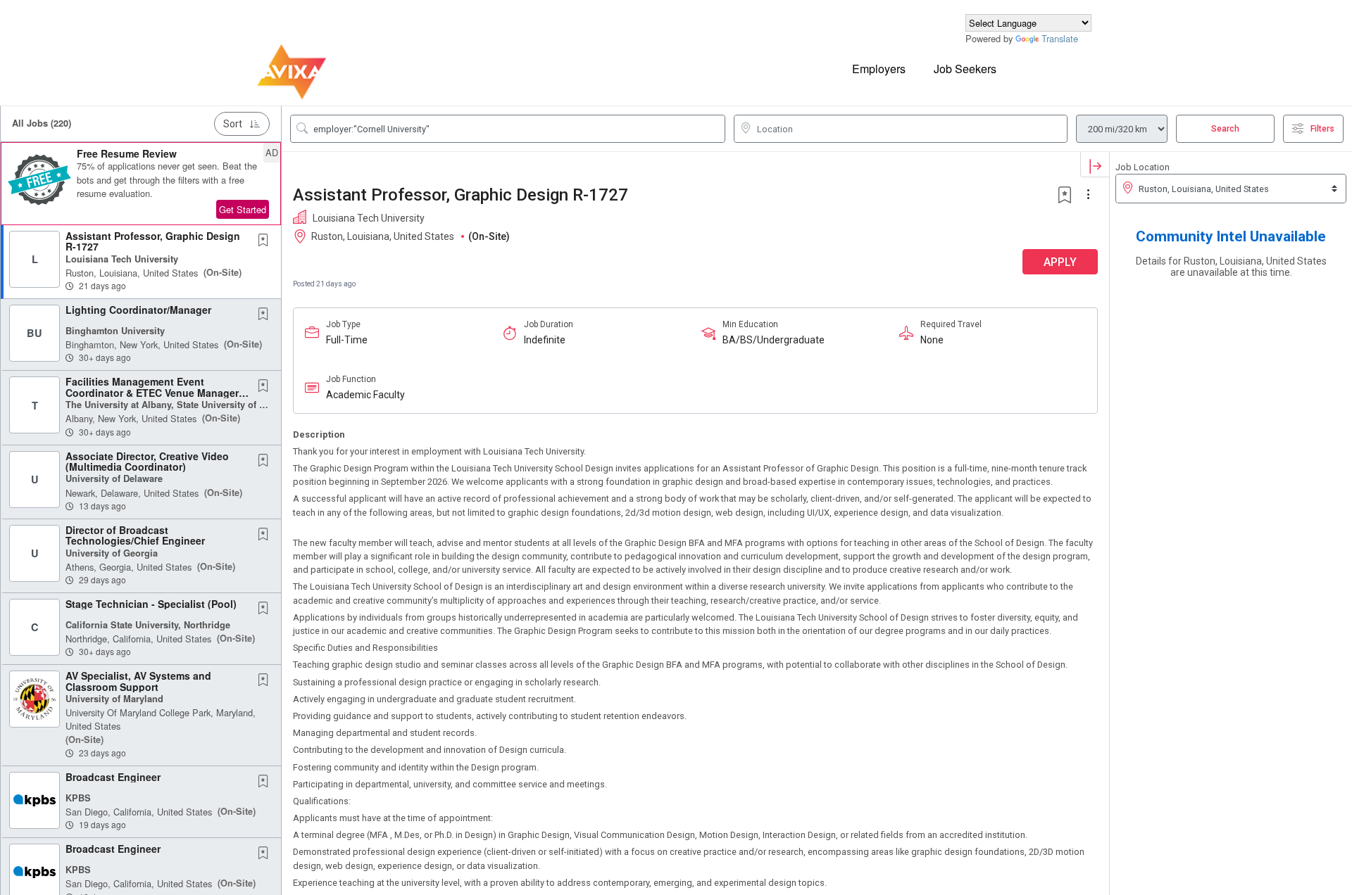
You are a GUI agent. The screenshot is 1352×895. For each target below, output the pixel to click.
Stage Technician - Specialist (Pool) (151, 604)
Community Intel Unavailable (1231, 236)
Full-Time (347, 339)
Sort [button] (232, 123)
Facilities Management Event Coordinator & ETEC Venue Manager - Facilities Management (155, 392)
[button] (141, 183)
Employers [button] (879, 69)
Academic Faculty (365, 394)
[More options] (1090, 195)
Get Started (242, 209)
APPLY (1060, 262)
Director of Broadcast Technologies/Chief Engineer (135, 535)
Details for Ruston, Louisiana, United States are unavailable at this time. (1231, 266)
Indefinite (544, 339)
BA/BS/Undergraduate (773, 339)
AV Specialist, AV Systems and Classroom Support (138, 680)
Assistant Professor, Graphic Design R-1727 (152, 241)
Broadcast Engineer (113, 777)
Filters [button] (1322, 129)
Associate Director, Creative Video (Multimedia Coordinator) (147, 461)
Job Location (1142, 167)
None (932, 339)
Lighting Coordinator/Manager (138, 310)
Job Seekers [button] (965, 69)
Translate (1059, 38)
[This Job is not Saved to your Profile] (266, 240)
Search (1225, 129)
